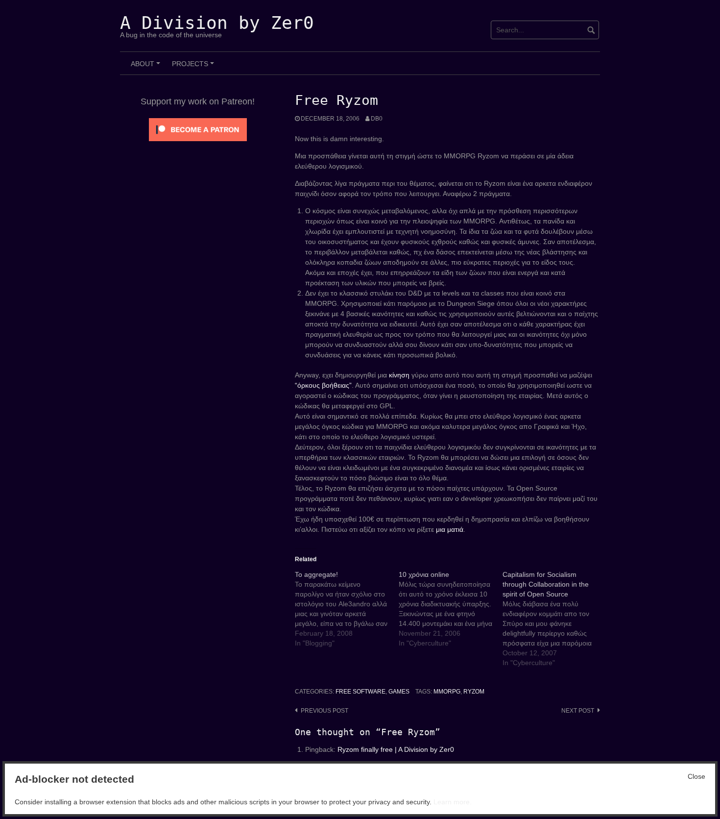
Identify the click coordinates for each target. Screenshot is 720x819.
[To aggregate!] (347, 609)
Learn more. (452, 802)
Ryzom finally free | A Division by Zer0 (395, 749)
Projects (194, 67)
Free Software (360, 691)
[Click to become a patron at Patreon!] (198, 129)
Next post (577, 710)
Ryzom (473, 691)
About (147, 67)
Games (398, 691)
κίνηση (399, 375)
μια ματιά (449, 529)
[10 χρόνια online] (451, 609)
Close (696, 776)
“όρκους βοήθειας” (323, 385)
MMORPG (446, 691)
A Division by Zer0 (217, 23)
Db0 (377, 118)
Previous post (324, 710)
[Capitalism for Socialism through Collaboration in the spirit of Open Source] (554, 619)
